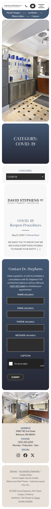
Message (25, 335)
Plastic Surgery (14, 12)
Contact (35, 16)
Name (25, 294)
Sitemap (13, 471)
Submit (15, 377)
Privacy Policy (26, 474)
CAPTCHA (25, 355)
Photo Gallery (18, 16)
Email (25, 308)
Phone (25, 321)
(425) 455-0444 (25, 441)
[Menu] (41, 5)
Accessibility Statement (29, 471)
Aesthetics (33, 12)
